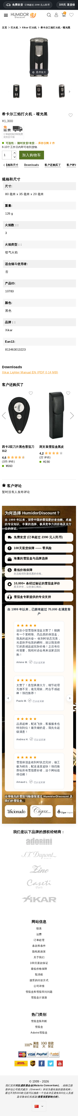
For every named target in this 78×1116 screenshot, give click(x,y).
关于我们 (39, 957)
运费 (39, 934)
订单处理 (39, 940)
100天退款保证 (39, 963)
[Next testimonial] (69, 698)
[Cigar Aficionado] (16, 811)
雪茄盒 (39, 1026)
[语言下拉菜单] (39, 1106)
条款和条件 (39, 945)
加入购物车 (31, 155)
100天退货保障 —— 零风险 (33, 548)
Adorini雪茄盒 (39, 1032)
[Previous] (4, 165)
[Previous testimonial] (8, 698)
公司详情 (39, 986)
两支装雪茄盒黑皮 (51, 446)
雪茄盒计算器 (39, 997)
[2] (9, 457)
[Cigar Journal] (41, 811)
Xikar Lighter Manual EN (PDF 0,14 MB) (30, 372)
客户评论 (72, 164)
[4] (12, 457)
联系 (39, 928)
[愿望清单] (71, 16)
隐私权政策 (39, 951)
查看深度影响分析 (48, 1096)
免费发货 (31, 4)
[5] (61, 453)
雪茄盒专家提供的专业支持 (32, 596)
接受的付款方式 (39, 980)
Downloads (31, 164)
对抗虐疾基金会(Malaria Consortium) (37, 1085)
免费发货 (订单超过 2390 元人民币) (38, 537)
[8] (20, 457)
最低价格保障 (23, 569)
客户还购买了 (53, 164)
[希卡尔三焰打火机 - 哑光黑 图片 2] (16, 91)
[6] (16, 457)
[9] (21, 457)
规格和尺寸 (11, 164)
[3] (10, 457)
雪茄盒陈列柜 (39, 1021)
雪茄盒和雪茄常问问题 (39, 991)
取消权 (39, 974)
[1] (46, 453)
